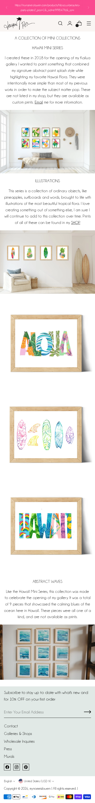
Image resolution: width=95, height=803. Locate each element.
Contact (11, 726)
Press (8, 749)
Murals (9, 756)
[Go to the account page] (69, 23)
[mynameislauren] (19, 23)
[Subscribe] (87, 712)
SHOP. (75, 222)
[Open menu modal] (88, 23)
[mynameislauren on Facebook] (7, 767)
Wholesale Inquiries (19, 741)
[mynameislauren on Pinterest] (26, 767)
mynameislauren (40, 788)
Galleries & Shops (18, 733)
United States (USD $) (37, 781)
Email (39, 102)
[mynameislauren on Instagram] (16, 767)
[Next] (88, 7)
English (8, 781)
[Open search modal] (60, 23)
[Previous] (6, 7)
